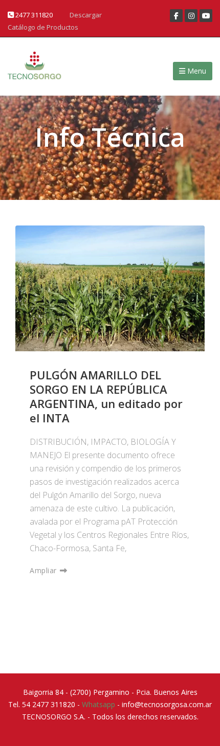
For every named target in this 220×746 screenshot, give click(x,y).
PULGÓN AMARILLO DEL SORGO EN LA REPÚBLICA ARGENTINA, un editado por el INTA (106, 396)
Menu (195, 71)
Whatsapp (98, 704)
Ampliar (44, 570)
